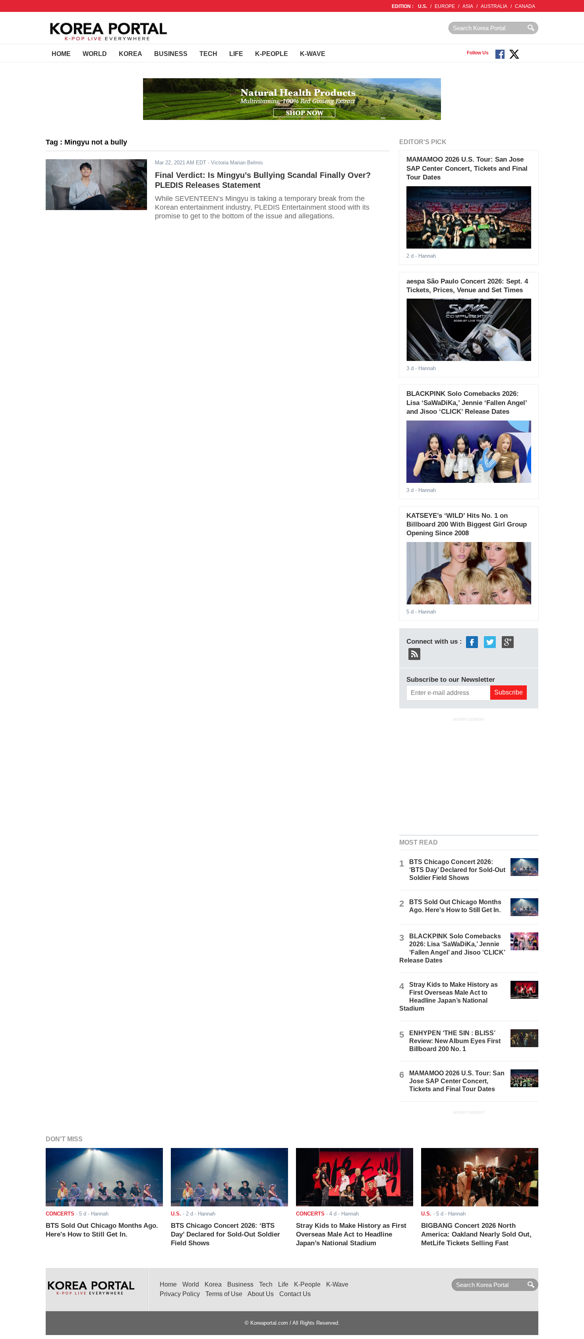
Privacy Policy (180, 1294)
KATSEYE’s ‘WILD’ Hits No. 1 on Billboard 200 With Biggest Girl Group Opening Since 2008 (466, 524)
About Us (261, 1294)
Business (171, 53)
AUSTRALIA (494, 6)
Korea (130, 53)
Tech (208, 53)
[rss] (414, 653)
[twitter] (490, 641)
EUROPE (445, 6)
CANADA (525, 6)
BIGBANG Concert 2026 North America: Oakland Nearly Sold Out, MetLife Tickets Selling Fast (476, 1234)
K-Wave (312, 53)
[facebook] (472, 641)
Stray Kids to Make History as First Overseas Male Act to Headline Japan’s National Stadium (351, 1234)
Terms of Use (223, 1294)
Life (236, 53)
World (95, 53)
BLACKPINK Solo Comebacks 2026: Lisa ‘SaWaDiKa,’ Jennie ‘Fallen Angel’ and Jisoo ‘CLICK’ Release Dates (466, 402)
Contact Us (295, 1294)
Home (61, 53)
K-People (271, 53)
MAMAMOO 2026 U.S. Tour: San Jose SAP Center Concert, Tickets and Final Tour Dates (467, 168)
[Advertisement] (468, 775)
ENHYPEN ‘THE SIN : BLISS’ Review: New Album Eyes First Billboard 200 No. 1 (455, 1041)
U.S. (422, 6)
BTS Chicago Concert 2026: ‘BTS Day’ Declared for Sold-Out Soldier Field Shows (457, 870)
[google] (508, 641)
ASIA (467, 6)
